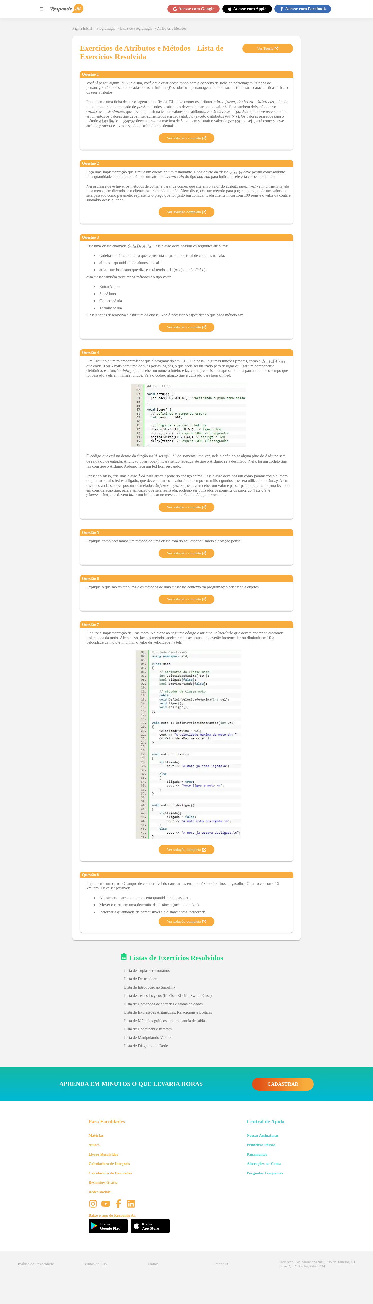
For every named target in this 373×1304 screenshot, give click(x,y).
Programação (106, 29)
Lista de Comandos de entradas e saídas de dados (163, 1004)
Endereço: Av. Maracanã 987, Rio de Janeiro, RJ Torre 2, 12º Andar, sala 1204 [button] (317, 1264)
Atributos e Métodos (171, 29)
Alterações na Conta (264, 1164)
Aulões (94, 1145)
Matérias (96, 1135)
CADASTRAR (282, 1084)
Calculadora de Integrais (109, 1164)
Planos (153, 1264)
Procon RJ (221, 1264)
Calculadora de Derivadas (110, 1173)
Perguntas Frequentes (265, 1173)
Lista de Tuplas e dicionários (147, 970)
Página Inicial (82, 29)
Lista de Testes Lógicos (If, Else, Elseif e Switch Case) (168, 995)
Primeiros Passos (261, 1145)
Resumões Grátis (103, 1182)
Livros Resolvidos (103, 1154)
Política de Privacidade (36, 1264)
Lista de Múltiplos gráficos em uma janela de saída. (165, 1021)
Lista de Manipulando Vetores (148, 1037)
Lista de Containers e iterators (148, 1029)
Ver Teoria (265, 48)
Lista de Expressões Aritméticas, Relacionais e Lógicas (168, 1012)
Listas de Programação (136, 29)
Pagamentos (257, 1154)
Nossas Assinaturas (263, 1135)
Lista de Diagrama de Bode (146, 1046)
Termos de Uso (95, 1264)
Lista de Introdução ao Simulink (149, 987)
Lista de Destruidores (141, 979)
